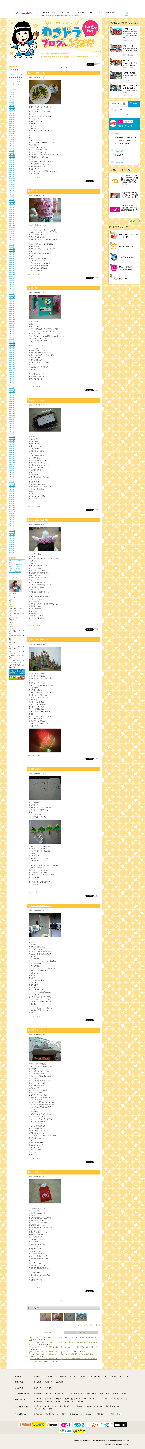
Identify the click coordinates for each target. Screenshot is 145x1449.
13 (13, 77)
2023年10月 (12, 158)
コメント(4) (31, 1016)
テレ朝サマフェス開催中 (15, 568)
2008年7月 (11, 517)
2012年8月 (11, 421)
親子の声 (34, 288)
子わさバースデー (38, 191)
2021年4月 (11, 217)
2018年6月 (11, 284)
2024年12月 (12, 131)
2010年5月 (11, 474)
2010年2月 (11, 480)
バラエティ (54, 12)
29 (17, 81)
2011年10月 (12, 440)
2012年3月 (11, 431)
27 (13, 81)
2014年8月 (11, 374)
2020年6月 (11, 237)
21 (15, 79)
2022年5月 (11, 192)
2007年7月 (11, 540)
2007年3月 (11, 548)
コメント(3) (31, 506)
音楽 (61, 12)
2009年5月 (11, 497)
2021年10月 (12, 205)
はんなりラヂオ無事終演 (15, 564)
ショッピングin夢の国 (39, 520)
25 (9, 81)
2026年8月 (11, 92)
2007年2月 (11, 550)
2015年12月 (12, 343)
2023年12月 (12, 155)
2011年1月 (11, 458)
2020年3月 (11, 243)
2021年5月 (11, 215)
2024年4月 (11, 147)
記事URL (38, 177)
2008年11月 (12, 509)
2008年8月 (11, 515)
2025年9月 (11, 113)
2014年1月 (11, 388)
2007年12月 (12, 531)
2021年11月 (12, 203)
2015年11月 (12, 345)
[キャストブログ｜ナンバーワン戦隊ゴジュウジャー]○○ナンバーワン (50, 1352)
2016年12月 (12, 319)
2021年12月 (12, 202)
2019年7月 (11, 258)
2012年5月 (11, 427)
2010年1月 (11, 482)
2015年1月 (11, 364)
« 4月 (12, 84)
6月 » (19, 84)
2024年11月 (12, 133)
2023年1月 (11, 176)
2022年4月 (11, 194)
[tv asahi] (24, 14)
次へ (66, 67)
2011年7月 (11, 446)
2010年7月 (11, 470)
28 (15, 81)
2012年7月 (11, 423)
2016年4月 (11, 335)
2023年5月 (11, 168)
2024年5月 (11, 145)
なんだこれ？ (36, 769)
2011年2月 (11, 456)
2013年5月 (11, 403)
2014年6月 (11, 378)
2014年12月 (12, 366)
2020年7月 (11, 235)
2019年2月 (11, 268)
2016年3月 (11, 337)
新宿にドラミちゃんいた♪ (15, 566)
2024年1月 (11, 153)
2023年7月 (11, 164)
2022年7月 (11, 188)
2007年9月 (11, 536)
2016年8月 (11, 327)
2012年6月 (11, 425)
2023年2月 (11, 174)
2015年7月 (11, 352)
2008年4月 (11, 523)
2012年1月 (11, 435)
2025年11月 (12, 109)
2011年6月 (11, 448)
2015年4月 (11, 358)
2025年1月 (11, 129)
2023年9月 (11, 160)
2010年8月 (11, 468)
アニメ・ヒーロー (71, 12)
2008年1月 (11, 529)
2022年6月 (11, 190)
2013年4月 (11, 405)
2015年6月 (11, 354)
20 (13, 79)
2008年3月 (11, 525)
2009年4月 (11, 499)
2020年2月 (11, 245)
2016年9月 (11, 325)
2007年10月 (12, 535)
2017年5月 (11, 309)
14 (15, 77)
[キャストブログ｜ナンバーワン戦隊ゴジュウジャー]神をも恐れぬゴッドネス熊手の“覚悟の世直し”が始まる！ (63, 1347)
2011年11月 (12, 439)
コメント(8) (31, 1287)
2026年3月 (11, 102)
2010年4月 (11, 476)
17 (21, 77)
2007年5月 (11, 544)
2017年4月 (11, 311)
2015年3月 (11, 360)
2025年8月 (11, 115)
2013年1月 (11, 411)
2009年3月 (11, 501)
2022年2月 (11, 198)
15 (17, 77)
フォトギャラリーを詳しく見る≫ (89, 1325)
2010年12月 (12, 460)
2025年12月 (12, 108)
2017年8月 (11, 303)
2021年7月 (11, 211)
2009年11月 (12, 486)
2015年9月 (11, 348)
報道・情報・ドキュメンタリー (87, 12)
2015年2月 (11, 362)
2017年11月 (12, 298)
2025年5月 (11, 121)
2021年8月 (11, 209)
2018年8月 (11, 280)
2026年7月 (11, 94)
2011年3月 (11, 454)
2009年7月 (11, 493)
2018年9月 (11, 278)
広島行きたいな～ (38, 1030)
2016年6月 (11, 331)
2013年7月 (11, 399)
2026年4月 (11, 100)
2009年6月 (11, 495)
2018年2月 (11, 292)
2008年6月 (11, 519)
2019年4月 (11, 264)
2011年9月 (11, 442)
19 (11, 79)
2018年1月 (11, 294)
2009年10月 (12, 487)
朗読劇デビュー (13, 570)
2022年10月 (12, 182)
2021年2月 (11, 221)
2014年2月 (11, 386)
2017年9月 (11, 301)
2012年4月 (11, 429)
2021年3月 (11, 219)
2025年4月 (11, 123)
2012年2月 (11, 433)
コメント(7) (31, 386)
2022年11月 (12, 180)
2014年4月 (11, 382)
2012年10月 (12, 417)
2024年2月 (11, 151)
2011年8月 (11, 444)
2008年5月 (11, 521)
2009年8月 (11, 491)
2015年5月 (11, 356)
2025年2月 (11, 127)
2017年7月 (11, 305)
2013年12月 (12, 390)
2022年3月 (11, 196)
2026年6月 (11, 96)
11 (9, 77)
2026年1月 (11, 106)
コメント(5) (31, 177)
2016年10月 (12, 323)
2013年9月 (11, 395)
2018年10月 (12, 276)
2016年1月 (11, 341)
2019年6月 (11, 260)
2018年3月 (11, 290)
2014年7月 (11, 376)
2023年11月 (12, 157)
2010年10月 (12, 464)
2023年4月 (11, 170)
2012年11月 (12, 415)
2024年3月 (11, 149)
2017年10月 (12, 299)
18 (9, 79)
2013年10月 (12, 393)
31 (21, 81)
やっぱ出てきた (37, 1172)
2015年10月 (12, 346)
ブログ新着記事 (46, 1332)
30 (19, 81)
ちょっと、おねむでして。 (41, 906)
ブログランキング (80, 1332)
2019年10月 (12, 252)
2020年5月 (11, 239)
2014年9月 (11, 372)
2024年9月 (11, 137)
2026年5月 (11, 98)
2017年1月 (11, 317)
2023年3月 (11, 172)
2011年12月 (12, 437)
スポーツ (100, 12)
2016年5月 (11, 333)
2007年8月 (11, 538)
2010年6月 (11, 472)
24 (21, 79)
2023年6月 (11, 166)
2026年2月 (11, 104)
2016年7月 (11, 329)
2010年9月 (11, 466)
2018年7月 (11, 282)
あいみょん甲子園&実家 (15, 572)
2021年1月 (11, 223)
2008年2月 (11, 527)
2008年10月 (12, 511)
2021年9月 (11, 207)
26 (11, 81)
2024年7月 (11, 141)
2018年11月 (12, 274)
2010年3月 (11, 478)
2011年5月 (11, 450)
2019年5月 (11, 262)
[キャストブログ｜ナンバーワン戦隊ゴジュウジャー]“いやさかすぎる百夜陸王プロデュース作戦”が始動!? (61, 1354)
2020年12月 (12, 225)
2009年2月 (11, 503)
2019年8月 (11, 256)
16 (19, 77)
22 (17, 79)
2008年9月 (11, 513)
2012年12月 (12, 413)
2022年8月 (11, 186)
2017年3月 (11, 313)
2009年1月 (11, 505)
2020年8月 (11, 233)
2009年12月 (12, 484)
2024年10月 (12, 135)
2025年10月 (12, 111)
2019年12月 (12, 249)
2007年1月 (11, 552)
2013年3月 (11, 407)
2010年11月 (12, 462)
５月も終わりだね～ (38, 73)
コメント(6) (31, 274)
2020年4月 (11, 241)
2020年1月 (11, 247)
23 (19, 79)
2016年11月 (12, 321)
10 (21, 74)
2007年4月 (11, 546)
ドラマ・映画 (45, 12)
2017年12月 (12, 296)
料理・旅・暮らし (111, 12)
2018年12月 (12, 272)
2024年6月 (11, 143)
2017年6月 (11, 307)
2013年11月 (12, 392)
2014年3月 (11, 384)
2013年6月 (11, 401)
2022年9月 (11, 184)
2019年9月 (11, 254)
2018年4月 (11, 288)
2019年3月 (11, 266)
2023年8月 (11, 162)
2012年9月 (11, 419)
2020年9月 (11, 231)
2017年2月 (11, 315)
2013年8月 (11, 397)
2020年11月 (12, 227)
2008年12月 (12, 507)
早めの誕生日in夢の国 (39, 639)
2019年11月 (12, 251)
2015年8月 (11, 350)
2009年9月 (11, 489)
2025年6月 (11, 119)
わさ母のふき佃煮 (38, 400)
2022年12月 (12, 178)
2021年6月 (11, 213)
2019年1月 (11, 270)
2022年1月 (11, 200)
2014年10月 (12, 370)
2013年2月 (11, 409)
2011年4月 (11, 452)
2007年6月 (11, 542)
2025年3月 (11, 125)
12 (11, 77)
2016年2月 (11, 339)
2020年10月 (12, 229)
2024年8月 (11, 139)
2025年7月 (11, 117)
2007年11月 (12, 533)
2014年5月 (11, 380)
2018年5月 (11, 286)
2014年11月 (12, 368)
